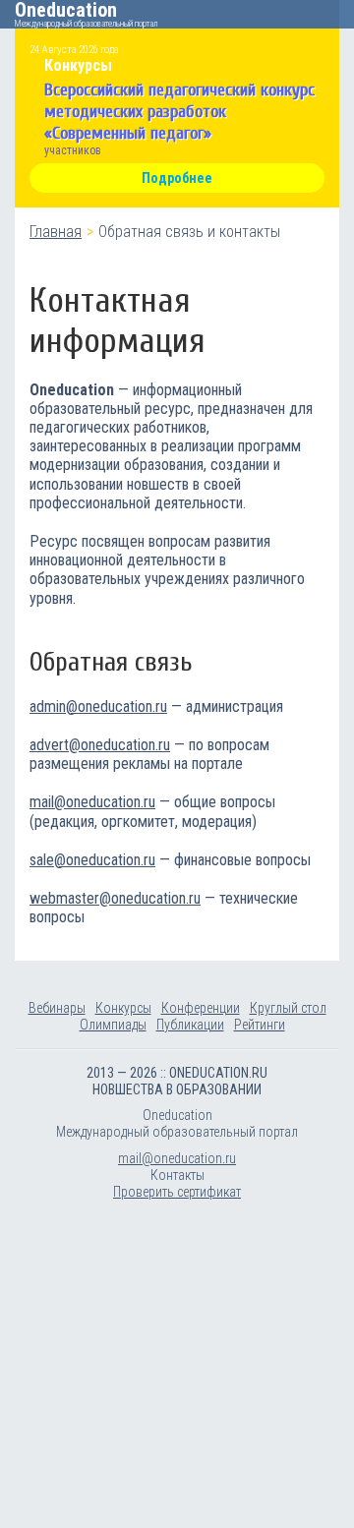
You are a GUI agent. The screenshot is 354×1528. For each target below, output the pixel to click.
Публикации (190, 1024)
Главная (56, 231)
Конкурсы (123, 1008)
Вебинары (57, 1008)
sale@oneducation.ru (92, 860)
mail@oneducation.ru (92, 802)
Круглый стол (288, 1008)
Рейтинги (259, 1024)
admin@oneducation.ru (98, 706)
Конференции (200, 1008)
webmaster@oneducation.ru (115, 898)
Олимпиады (113, 1024)
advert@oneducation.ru (100, 744)
